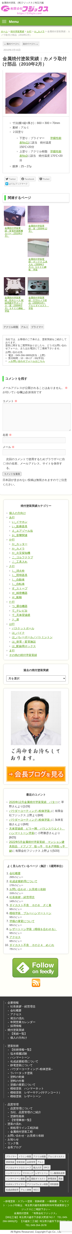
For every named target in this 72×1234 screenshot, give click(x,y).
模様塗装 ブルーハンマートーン (30, 913)
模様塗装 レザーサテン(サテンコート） (36, 1092)
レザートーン (41, 1173)
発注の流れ (17, 1018)
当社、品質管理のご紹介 (25, 1112)
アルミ (24, 327)
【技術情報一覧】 (21, 1049)
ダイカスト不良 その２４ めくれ (31, 945)
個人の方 (37, 1167)
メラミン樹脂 (25, 1156)
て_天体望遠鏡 (21, 615)
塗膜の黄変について (22, 921)
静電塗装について (21, 1065)
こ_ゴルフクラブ (22, 557)
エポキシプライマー (15, 1184)
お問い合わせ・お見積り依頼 (27, 889)
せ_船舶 (17, 597)
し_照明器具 (19, 575)
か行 (29, 31)
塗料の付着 (17, 1080)
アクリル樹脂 (10, 327)
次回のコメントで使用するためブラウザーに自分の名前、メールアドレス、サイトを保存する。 (35, 463)
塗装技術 (13, 1045)
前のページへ (11, 44)
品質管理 (13, 1104)
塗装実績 (10, 1162)
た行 (12, 601)
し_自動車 (18, 579)
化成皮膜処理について (23, 881)
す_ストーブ (19, 588)
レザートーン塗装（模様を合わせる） (33, 929)
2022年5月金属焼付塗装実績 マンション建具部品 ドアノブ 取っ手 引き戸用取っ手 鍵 (38, 846)
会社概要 (15, 873)
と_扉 (15, 619)
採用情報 (15, 1025)
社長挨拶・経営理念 (22, 897)
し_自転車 (18, 584)
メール (9, 447)
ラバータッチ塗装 (21, 1073)
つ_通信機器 (19, 606)
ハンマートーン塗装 (15, 1178)
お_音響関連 (19, 535)
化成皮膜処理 (12, 1190)
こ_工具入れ (19, 561)
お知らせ (13, 1139)
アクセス (15, 937)
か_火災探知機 (21, 552)
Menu (14, 22)
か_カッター (19, 544)
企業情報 (13, 1002)
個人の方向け (17, 513)
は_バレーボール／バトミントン (32, 637)
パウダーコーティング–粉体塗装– (30, 810)
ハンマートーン (20, 1057)
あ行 (12, 517)
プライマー (37, 327)
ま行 (12, 650)
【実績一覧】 (18, 1033)
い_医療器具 (19, 526)
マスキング (28, 1173)
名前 (7, 434)
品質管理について (21, 1108)
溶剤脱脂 (54, 1184)
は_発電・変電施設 (24, 641)
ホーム (4, 31)
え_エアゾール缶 (22, 530)
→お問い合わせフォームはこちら (26, 361)
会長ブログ (14, 1147)
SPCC (47, 1167)
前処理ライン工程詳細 (24, 1127)
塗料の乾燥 (17, 1076)
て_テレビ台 (19, 610)
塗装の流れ (14, 1123)
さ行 (12, 566)
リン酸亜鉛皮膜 (57, 1173)
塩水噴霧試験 (18, 1053)
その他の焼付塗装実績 (23, 655)
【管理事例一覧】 (21, 1120)
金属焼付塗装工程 (21, 1131)
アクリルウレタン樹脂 (37, 1184)
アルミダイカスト (56, 1156)
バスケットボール (23, 628)
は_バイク (18, 632)
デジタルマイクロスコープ (18, 1167)
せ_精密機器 (19, 593)
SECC (36, 1190)
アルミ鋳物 (26, 1190)
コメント (10, 401)
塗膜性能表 (17, 1116)
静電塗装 (52, 1178)
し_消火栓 (18, 570)
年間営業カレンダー (22, 1022)
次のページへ (30, 44)
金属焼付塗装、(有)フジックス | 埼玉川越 (24, 10)
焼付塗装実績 (17, 31)
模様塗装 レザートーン (25, 1096)
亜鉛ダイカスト (38, 1178)
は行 (12, 624)
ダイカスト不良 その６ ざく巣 (30, 905)
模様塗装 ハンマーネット (27, 1088)
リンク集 (13, 1143)
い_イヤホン (19, 521)
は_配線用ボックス (24, 646)
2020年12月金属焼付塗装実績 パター (33, 802)
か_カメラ (39, 31)
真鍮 (60, 1178)
